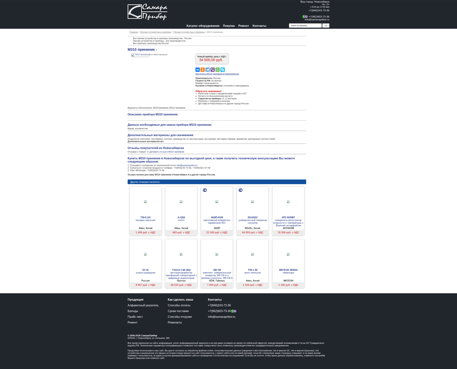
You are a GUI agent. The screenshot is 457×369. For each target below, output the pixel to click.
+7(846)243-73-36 (319, 10)
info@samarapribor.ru (317, 19)
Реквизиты (175, 322)
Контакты (259, 25)
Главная (133, 32)
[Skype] (222, 70)
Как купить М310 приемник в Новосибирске (217, 74)
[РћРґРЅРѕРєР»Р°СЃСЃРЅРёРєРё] (202, 70)
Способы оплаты (179, 305)
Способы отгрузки (180, 316)
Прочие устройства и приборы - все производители (159, 41)
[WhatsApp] (217, 70)
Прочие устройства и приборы (155, 32)
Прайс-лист (135, 316)
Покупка (229, 25)
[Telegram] (207, 70)
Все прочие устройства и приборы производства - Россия (162, 38)
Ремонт (243, 25)
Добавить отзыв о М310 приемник (167, 152)
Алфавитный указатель (143, 305)
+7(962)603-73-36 (319, 16)
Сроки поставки (178, 311)
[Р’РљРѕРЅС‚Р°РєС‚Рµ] (197, 70)
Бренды (133, 311)
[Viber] (212, 70)
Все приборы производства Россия (151, 43)
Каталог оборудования (203, 25)
